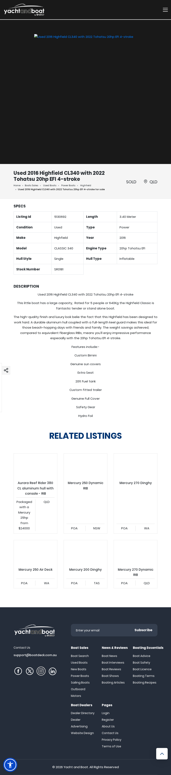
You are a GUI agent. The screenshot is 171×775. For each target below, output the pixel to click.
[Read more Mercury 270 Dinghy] (135, 465)
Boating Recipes (144, 682)
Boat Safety (141, 662)
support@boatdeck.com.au (35, 655)
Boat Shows (110, 676)
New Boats (78, 669)
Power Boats (68, 185)
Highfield (85, 185)
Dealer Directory (82, 713)
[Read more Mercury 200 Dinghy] (85, 552)
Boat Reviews (111, 669)
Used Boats (49, 185)
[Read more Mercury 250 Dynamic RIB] (85, 465)
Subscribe (143, 630)
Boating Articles (113, 682)
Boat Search (80, 656)
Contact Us (110, 733)
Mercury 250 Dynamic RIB (85, 493)
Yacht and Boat (76, 767)
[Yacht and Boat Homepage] (24, 9)
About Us (108, 726)
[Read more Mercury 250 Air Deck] (35, 552)
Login (105, 713)
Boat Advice (141, 656)
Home (17, 185)
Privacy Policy (111, 740)
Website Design (82, 733)
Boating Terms (144, 676)
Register (108, 720)
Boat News (109, 656)
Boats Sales (31, 185)
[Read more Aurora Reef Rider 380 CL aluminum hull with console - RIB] (35, 465)
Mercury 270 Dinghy (135, 493)
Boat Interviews (113, 662)
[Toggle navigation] (165, 9)
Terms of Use (111, 746)
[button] (6, 370)
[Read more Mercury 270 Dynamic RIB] (135, 552)
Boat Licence (142, 669)
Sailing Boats (80, 682)
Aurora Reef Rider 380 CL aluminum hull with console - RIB (35, 493)
